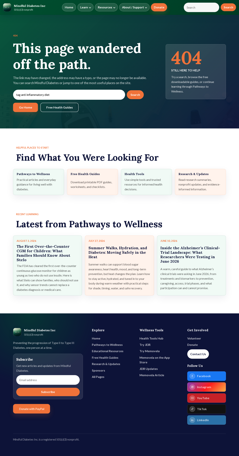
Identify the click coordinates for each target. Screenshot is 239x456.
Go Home (25, 107)
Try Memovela (149, 351)
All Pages (98, 376)
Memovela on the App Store (154, 360)
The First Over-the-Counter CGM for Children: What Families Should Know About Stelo (43, 253)
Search (228, 7)
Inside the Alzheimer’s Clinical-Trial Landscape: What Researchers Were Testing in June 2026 (190, 255)
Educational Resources (107, 351)
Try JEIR (144, 344)
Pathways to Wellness (107, 344)
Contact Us (198, 354)
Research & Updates (106, 364)
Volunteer (194, 338)
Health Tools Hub (151, 338)
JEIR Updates (148, 368)
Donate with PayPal (31, 409)
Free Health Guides (59, 107)
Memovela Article (151, 375)
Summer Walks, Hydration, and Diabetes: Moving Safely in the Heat (118, 252)
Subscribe (48, 392)
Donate (159, 7)
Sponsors (98, 370)
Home (69, 7)
